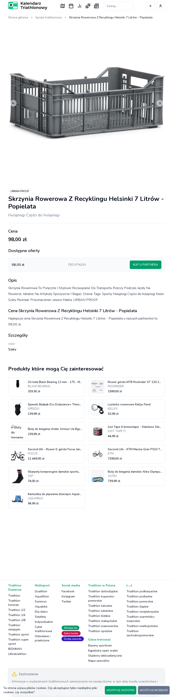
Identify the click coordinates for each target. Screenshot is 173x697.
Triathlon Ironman (14, 603)
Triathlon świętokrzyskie (143, 612)
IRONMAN (15, 649)
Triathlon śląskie (138, 607)
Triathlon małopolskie (102, 621)
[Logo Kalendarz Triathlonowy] (27, 6)
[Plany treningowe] (88, 5)
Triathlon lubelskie (100, 611)
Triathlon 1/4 (16, 615)
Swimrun (41, 602)
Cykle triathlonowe (43, 629)
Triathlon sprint (18, 635)
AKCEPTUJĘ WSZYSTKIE (121, 690)
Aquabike (41, 607)
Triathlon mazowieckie (103, 626)
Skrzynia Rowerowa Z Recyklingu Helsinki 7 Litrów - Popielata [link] (111, 17)
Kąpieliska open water (103, 651)
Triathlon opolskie (100, 631)
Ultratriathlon (17, 654)
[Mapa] (62, 5)
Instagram (68, 596)
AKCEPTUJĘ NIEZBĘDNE (154, 690)
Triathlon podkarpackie (142, 591)
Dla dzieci (41, 612)
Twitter (66, 602)
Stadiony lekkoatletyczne (105, 656)
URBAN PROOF (20, 191)
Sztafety (40, 617)
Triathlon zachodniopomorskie (140, 633)
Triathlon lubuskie (100, 606)
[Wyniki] (79, 5)
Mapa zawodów (98, 661)
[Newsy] (96, 5)
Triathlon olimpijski (14, 627)
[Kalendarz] (71, 5)
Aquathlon (42, 596)
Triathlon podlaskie (139, 596)
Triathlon (14, 596)
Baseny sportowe (100, 645)
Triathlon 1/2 (16, 610)
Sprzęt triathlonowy (48, 17)
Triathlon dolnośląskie (103, 591)
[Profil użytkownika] (160, 6)
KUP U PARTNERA (145, 265)
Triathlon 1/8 (16, 620)
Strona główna (18, 17)
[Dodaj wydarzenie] (150, 6)
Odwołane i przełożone (42, 638)
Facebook (68, 591)
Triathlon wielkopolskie (142, 626)
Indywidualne (44, 622)
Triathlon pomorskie (140, 602)
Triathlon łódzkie (99, 616)
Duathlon (41, 591)
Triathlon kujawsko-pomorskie (101, 598)
